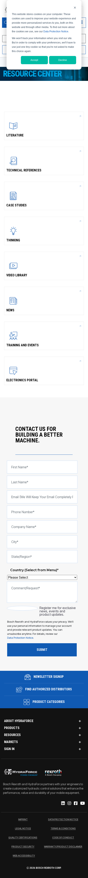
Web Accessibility (24, 856)
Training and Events (22, 345)
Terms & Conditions (63, 828)
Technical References (23, 170)
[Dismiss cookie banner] (75, 7)
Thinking (13, 240)
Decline (62, 60)
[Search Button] (6, 23)
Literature (15, 135)
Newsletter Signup (48, 677)
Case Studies (16, 205)
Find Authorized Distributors (48, 689)
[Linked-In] (63, 803)
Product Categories (48, 702)
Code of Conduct (63, 837)
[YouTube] (82, 803)
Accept (34, 60)
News (10, 310)
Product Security (22, 846)
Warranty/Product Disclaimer (63, 846)
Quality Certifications (22, 837)
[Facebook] (75, 803)
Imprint (23, 819)
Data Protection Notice (55, 31)
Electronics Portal (22, 380)
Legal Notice (23, 828)
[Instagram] (69, 803)
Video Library (16, 275)
